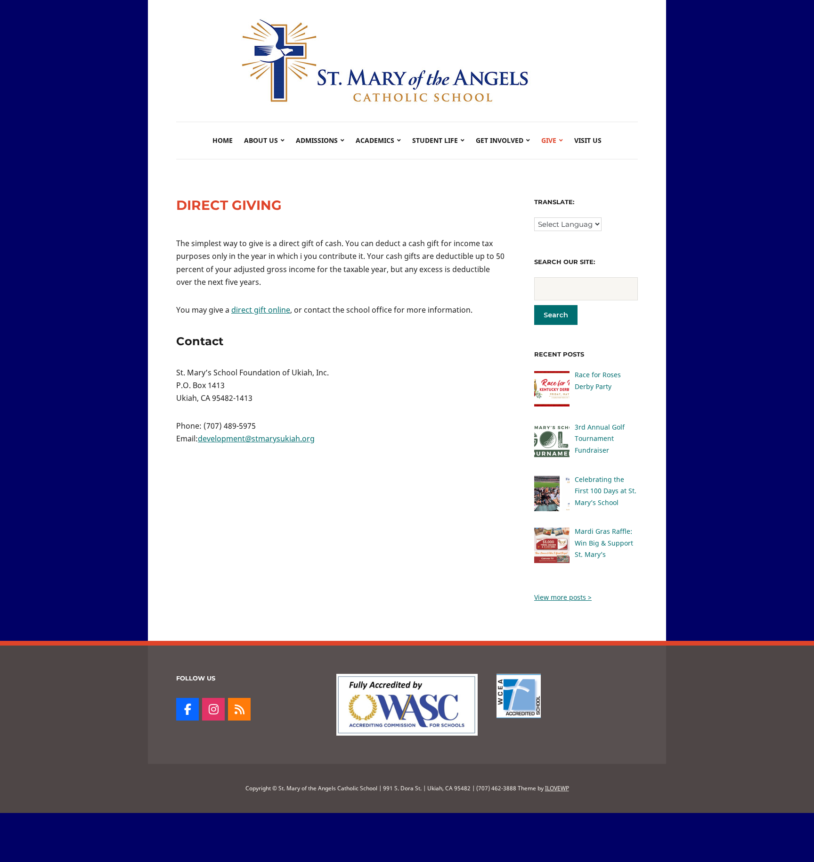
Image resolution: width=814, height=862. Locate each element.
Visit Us (588, 140)
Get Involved (499, 140)
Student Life (435, 140)
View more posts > (563, 597)
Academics (375, 140)
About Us (261, 140)
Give (548, 140)
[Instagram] (213, 709)
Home (222, 140)
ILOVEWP (557, 788)
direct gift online (260, 310)
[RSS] (239, 709)
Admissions (317, 140)
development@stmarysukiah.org (256, 438)
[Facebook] (187, 709)
